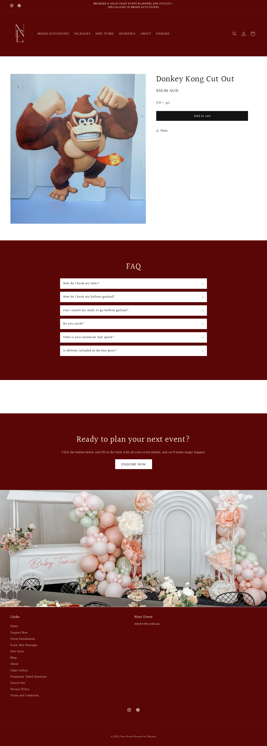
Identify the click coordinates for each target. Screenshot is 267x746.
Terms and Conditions (24, 695)
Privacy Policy (19, 689)
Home (14, 626)
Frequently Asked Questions (28, 676)
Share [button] (164, 130)
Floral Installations (22, 638)
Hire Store (17, 651)
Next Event (127, 736)
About (14, 663)
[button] (234, 33)
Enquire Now (19, 632)
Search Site (17, 682)
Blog (13, 657)
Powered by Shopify (145, 736)
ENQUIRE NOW (133, 464)
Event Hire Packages (23, 645)
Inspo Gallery (19, 670)
